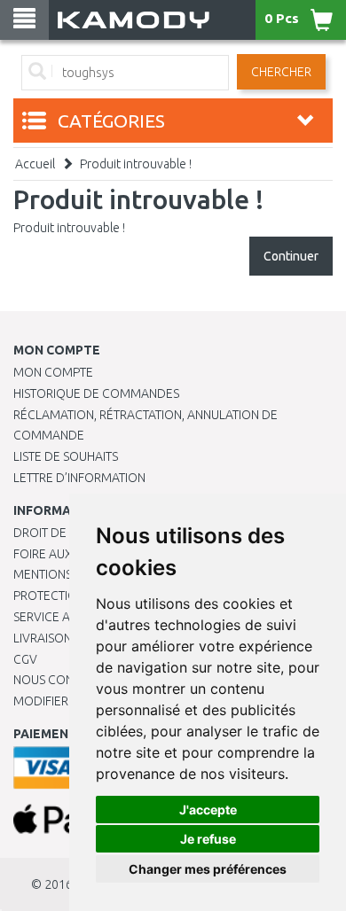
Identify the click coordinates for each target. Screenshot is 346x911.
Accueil (35, 164)
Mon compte (53, 372)
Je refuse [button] (208, 838)
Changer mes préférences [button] (208, 868)
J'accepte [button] (208, 809)
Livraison (42, 638)
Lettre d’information (79, 478)
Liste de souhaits (65, 456)
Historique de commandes (96, 393)
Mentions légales (68, 574)
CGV (25, 659)
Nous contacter (64, 680)
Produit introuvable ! (136, 164)
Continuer (290, 256)
